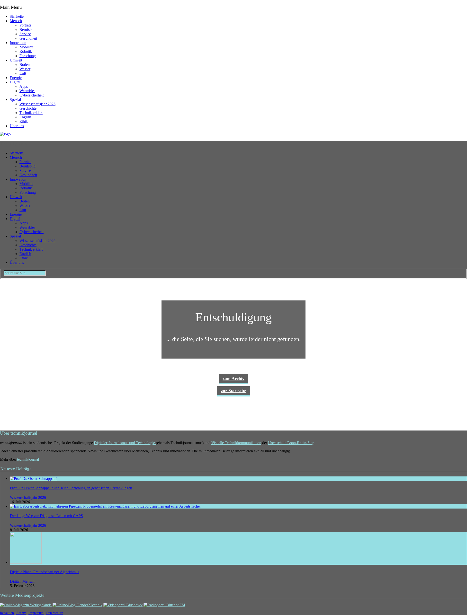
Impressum (36, 613)
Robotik (25, 51)
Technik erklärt (31, 113)
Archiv (21, 613)
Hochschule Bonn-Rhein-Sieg (291, 443)
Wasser (24, 69)
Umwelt (16, 60)
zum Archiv (233, 378)
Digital (15, 82)
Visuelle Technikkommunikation (236, 443)
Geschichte (27, 108)
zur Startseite (233, 390)
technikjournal (28, 459)
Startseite (17, 16)
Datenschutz (54, 613)
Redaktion (7, 613)
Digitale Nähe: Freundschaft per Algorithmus (44, 572)
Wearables (27, 91)
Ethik (23, 121)
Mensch (16, 21)
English (25, 117)
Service (25, 34)
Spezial (15, 99)
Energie (16, 78)
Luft (22, 73)
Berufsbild (27, 29)
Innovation (18, 43)
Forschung (27, 56)
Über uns (17, 126)
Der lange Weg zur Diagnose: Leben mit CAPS (46, 516)
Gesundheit (28, 38)
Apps (23, 86)
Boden (24, 64)
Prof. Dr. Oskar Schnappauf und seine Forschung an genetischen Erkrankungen (71, 488)
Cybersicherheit (31, 95)
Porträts (25, 25)
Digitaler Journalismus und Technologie (125, 443)
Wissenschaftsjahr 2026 (37, 104)
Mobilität (26, 47)
